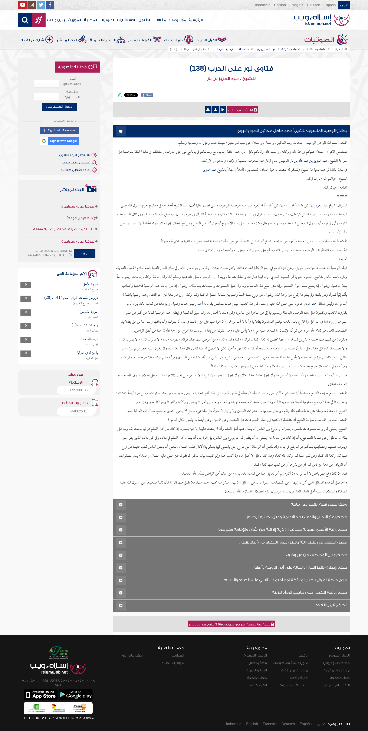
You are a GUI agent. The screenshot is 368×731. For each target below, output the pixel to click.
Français (296, 5)
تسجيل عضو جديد (76, 162)
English (280, 5)
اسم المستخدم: (72, 81)
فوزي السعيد (91, 344)
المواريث (74, 20)
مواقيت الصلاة (172, 663)
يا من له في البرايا (87, 353)
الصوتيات (106, 20)
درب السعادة (89, 339)
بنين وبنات (56, 20)
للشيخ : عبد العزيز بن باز (231, 78)
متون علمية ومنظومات (290, 663)
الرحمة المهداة (255, 655)
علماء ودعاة (174, 40)
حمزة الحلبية (92, 358)
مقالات (160, 20)
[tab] (231, 131)
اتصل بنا (41, 718)
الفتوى (144, 20)
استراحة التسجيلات (293, 685)
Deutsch (313, 5)
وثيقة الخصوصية (82, 718)
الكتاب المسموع (337, 685)
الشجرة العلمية (102, 40)
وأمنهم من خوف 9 (81, 208)
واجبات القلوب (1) (85, 325)
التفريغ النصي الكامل (241, 110)
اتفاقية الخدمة (59, 718)
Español (330, 5)
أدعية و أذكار (299, 678)
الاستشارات (126, 20)
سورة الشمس (89, 312)
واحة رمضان (258, 663)
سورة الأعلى (90, 284)
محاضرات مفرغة (337, 670)
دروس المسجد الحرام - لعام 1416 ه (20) (71, 298)
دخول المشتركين (59, 107)
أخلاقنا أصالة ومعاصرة (78, 197)
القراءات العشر (139, 40)
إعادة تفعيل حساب (76, 170)
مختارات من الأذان (294, 670)
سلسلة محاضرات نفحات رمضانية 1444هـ (63, 220)
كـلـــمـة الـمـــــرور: (72, 94)
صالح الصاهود (90, 289)
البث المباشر (67, 40)
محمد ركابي (92, 317)
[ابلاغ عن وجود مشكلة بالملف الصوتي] (208, 109)
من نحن (28, 718)
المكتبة (90, 20)
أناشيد (303, 655)
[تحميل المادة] (215, 109)
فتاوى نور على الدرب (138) (231, 68)
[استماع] (223, 109)
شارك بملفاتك (32, 40)
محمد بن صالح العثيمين (85, 303)
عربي (344, 5)
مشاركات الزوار (131, 655)
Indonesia (262, 5)
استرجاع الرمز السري (75, 155)
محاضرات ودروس (336, 663)
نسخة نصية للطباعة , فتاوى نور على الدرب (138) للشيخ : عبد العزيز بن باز (230, 624)
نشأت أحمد (92, 331)
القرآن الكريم (206, 40)
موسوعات (177, 20)
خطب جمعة (340, 678)
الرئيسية (195, 20)
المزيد (84, 253)
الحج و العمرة (256, 670)
